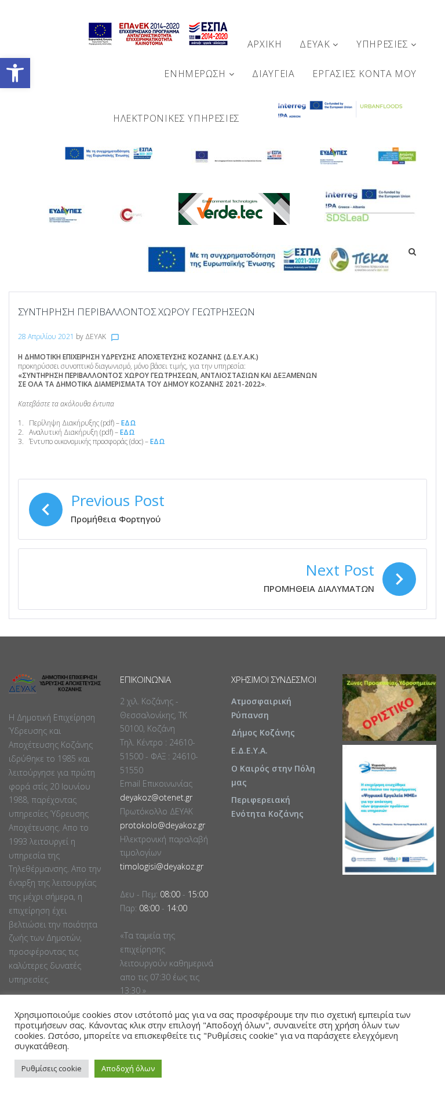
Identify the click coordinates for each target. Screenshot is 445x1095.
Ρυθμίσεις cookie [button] (51, 1068)
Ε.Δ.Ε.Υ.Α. (249, 750)
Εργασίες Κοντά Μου (364, 73)
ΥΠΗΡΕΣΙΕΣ (383, 44)
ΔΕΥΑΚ (316, 44)
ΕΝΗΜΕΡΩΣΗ (196, 73)
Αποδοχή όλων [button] (128, 1068)
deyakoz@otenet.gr (156, 797)
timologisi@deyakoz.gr (161, 866)
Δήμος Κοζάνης (263, 732)
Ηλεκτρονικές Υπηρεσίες (176, 118)
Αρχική (264, 44)
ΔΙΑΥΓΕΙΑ (273, 73)
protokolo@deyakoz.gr (162, 825)
